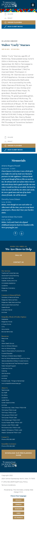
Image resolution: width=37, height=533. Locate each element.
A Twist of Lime (6, 324)
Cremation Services (8, 278)
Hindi (19, 513)
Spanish (18, 504)
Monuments (5, 329)
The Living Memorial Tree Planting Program (15, 363)
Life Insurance (6, 373)
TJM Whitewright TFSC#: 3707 (11, 420)
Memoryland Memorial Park (10, 305)
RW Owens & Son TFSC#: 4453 (11, 427)
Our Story (5, 395)
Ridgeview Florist (7, 321)
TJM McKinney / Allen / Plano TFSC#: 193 (14, 407)
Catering (4, 371)
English (18, 500)
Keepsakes (5, 319)
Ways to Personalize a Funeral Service (13, 351)
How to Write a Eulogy (9, 348)
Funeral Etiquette (7, 353)
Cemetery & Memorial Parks (10, 297)
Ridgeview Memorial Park (9, 300)
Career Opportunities (8, 402)
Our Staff (4, 392)
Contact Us (18, 262)
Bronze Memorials (7, 331)
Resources (5, 338)
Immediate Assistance (8, 283)
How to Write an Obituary (9, 346)
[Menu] (33, 5)
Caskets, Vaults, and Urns (9, 280)
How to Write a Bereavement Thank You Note (16, 358)
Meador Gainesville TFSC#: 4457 (11, 432)
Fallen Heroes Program (9, 366)
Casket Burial (6, 307)
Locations (5, 285)
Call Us (18, 255)
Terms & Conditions (9, 485)
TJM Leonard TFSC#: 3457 (9, 415)
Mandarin (18, 508)
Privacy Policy (22, 482)
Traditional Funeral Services (10, 273)
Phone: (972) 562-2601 (8, 439)
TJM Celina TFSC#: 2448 (9, 410)
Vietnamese (18, 517)
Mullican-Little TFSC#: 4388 (10, 425)
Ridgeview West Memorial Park (11, 302)
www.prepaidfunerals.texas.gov (11, 383)
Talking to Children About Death (11, 356)
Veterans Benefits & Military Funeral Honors (15, 361)
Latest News (5, 400)
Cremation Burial (7, 310)
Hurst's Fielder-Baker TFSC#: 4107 (12, 422)
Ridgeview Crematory (8, 288)
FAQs (15, 482)
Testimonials (5, 390)
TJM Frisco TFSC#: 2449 (9, 412)
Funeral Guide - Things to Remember (13, 381)
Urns (3, 326)
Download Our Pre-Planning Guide (18, 454)
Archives (4, 290)
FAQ (3, 341)
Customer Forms (7, 368)
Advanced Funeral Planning (10, 275)
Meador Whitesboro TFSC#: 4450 (12, 430)
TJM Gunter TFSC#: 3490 (9, 417)
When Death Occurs (8, 343)
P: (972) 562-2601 (8, 482)
